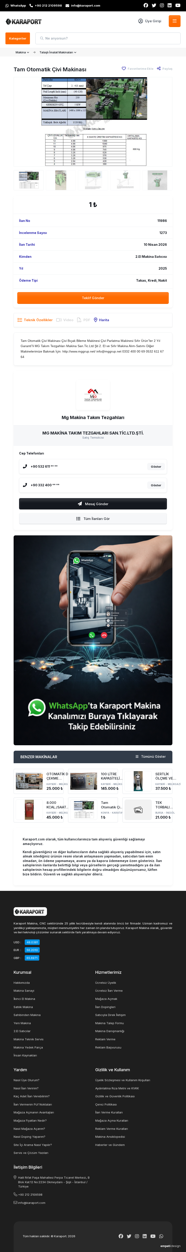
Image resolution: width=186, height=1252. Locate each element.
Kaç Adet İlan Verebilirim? (32, 1096)
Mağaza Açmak (106, 999)
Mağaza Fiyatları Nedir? (30, 1120)
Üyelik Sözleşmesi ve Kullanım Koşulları (122, 1080)
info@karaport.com (31, 1203)
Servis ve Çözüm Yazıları (31, 1153)
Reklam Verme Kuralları (111, 1128)
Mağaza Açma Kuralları (111, 1120)
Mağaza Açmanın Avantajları (34, 1112)
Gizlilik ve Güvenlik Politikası (115, 1096)
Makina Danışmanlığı (109, 1031)
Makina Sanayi (24, 990)
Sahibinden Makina (27, 1015)
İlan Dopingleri (105, 1007)
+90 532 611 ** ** (44, 466)
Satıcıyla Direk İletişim (110, 1015)
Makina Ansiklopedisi (110, 1136)
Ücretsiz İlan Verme (109, 990)
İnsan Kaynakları (25, 1055)
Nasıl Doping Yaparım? (29, 1136)
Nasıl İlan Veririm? (26, 1088)
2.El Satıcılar (22, 1031)
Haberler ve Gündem (110, 1145)
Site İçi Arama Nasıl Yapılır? (33, 1145)
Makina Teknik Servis (29, 1039)
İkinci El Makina (24, 999)
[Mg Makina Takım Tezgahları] (93, 395)
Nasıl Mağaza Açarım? (29, 1128)
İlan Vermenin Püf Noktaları (33, 1104)
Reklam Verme (105, 1039)
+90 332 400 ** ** (45, 485)
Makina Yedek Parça (28, 1047)
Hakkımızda (22, 982)
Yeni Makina (22, 1023)
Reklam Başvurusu (108, 1047)
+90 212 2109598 (30, 1194)
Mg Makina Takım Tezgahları (93, 417)
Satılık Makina (23, 1007)
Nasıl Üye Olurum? (26, 1080)
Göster (156, 466)
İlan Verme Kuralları (109, 1112)
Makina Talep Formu (109, 1023)
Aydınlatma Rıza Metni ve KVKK (117, 1088)
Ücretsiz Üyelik (105, 982)
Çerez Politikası (106, 1104)
